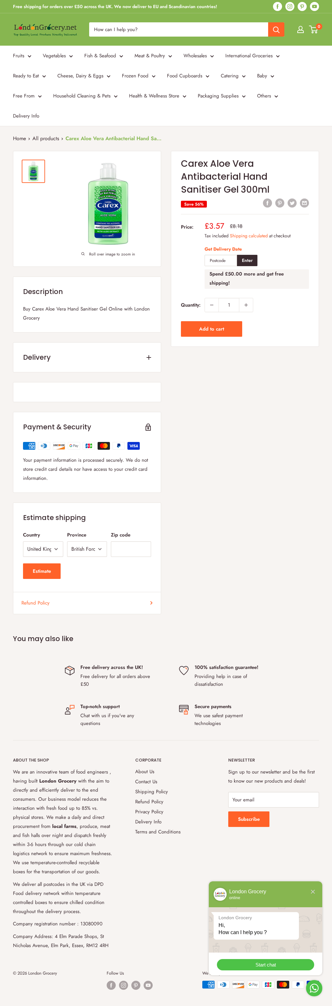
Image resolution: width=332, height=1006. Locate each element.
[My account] (300, 29)
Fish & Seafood (100, 55)
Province (76, 534)
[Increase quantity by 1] (246, 305)
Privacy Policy (149, 811)
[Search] (276, 29)
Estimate (42, 571)
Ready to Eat (26, 75)
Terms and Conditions (158, 831)
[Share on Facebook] (267, 203)
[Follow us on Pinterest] (302, 6)
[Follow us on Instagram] (289, 6)
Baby (262, 75)
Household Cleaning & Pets (82, 95)
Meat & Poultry (150, 55)
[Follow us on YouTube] (314, 6)
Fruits (18, 55)
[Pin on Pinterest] (279, 203)
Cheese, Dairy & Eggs (80, 75)
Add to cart (211, 329)
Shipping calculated (249, 235)
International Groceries (249, 55)
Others (264, 95)
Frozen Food (135, 75)
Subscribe (249, 819)
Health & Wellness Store (154, 95)
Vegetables (54, 55)
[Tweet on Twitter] (292, 203)
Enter (247, 260)
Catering (230, 75)
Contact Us (146, 781)
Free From (24, 95)
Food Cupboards (184, 75)
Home (19, 138)
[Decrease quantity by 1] (212, 305)
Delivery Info (26, 115)
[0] (314, 29)
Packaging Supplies (218, 95)
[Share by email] (304, 203)
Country (31, 534)
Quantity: (191, 305)
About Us (144, 771)
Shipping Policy (151, 791)
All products (45, 138)
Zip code (120, 534)
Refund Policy (35, 602)
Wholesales (195, 55)
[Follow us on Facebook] (277, 6)
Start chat (265, 964)
